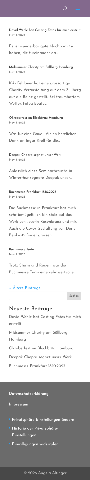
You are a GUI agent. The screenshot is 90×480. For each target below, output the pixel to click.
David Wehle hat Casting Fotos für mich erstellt (45, 30)
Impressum (18, 405)
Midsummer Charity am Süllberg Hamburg (41, 67)
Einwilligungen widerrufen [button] (35, 444)
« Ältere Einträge (25, 288)
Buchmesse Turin (21, 249)
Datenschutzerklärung (29, 394)
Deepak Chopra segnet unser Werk (35, 155)
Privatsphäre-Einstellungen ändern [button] (43, 420)
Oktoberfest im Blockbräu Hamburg (36, 118)
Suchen (74, 295)
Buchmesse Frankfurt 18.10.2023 (32, 192)
